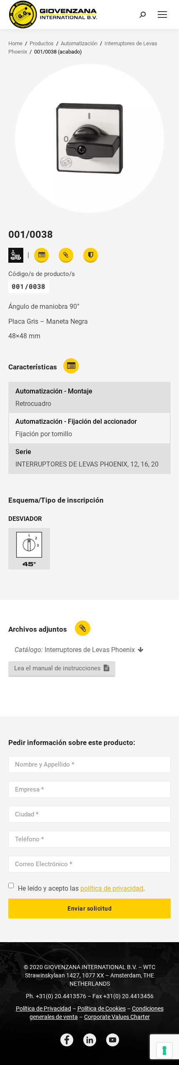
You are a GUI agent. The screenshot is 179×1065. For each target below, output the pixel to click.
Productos (42, 43)
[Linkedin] (89, 1039)
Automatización (79, 43)
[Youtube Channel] (112, 1039)
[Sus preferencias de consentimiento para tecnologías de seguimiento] (164, 1050)
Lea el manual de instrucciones (57, 668)
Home (15, 43)
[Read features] (41, 255)
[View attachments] (66, 255)
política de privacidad (111, 888)
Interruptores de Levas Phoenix (90, 650)
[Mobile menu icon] (162, 14)
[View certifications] (90, 255)
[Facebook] (66, 1039)
